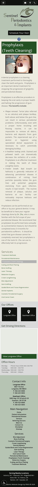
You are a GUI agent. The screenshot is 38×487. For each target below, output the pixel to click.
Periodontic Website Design (13, 484)
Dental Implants (7, 291)
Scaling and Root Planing (10, 265)
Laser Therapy (6, 271)
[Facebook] (19, 39)
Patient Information (19, 414)
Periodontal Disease (19, 416)
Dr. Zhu (20, 214)
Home (19, 412)
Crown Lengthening (8, 278)
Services (7, 252)
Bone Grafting (6, 268)
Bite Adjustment (7, 281)
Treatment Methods (8, 255)
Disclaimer (19, 427)
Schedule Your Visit (19, 32)
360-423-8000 (20, 391)
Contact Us (19, 425)
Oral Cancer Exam (7, 297)
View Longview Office (12, 356)
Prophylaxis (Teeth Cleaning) (12, 262)
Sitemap (19, 429)
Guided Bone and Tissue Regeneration (15, 287)
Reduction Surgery (8, 274)
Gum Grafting (6, 284)
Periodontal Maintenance (10, 258)
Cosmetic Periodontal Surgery (12, 294)
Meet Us (19, 423)
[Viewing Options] (4, 483)
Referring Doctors (19, 421)
